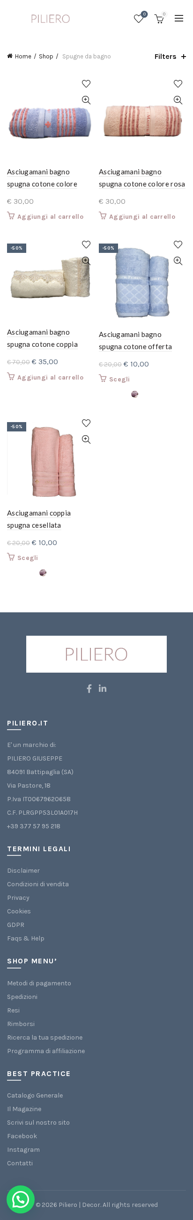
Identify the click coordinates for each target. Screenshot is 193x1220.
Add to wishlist (86, 84)
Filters (166, 56)
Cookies (19, 911)
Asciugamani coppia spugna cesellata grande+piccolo (39, 525)
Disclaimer (23, 871)
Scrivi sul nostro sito (38, 1123)
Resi (13, 1010)
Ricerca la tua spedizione (44, 1037)
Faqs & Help (26, 938)
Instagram (23, 1150)
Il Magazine (24, 1109)
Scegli (119, 379)
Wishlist (144, 14)
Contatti (20, 1163)
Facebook (22, 1136)
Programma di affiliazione (46, 1051)
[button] (21, 1199)
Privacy (18, 898)
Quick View (86, 100)
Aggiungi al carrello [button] (50, 217)
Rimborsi (21, 1024)
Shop (46, 56)
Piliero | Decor (79, 1205)
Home (23, 56)
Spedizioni (22, 997)
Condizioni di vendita (38, 884)
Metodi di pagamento (39, 983)
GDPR (15, 925)
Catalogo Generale (35, 1095)
